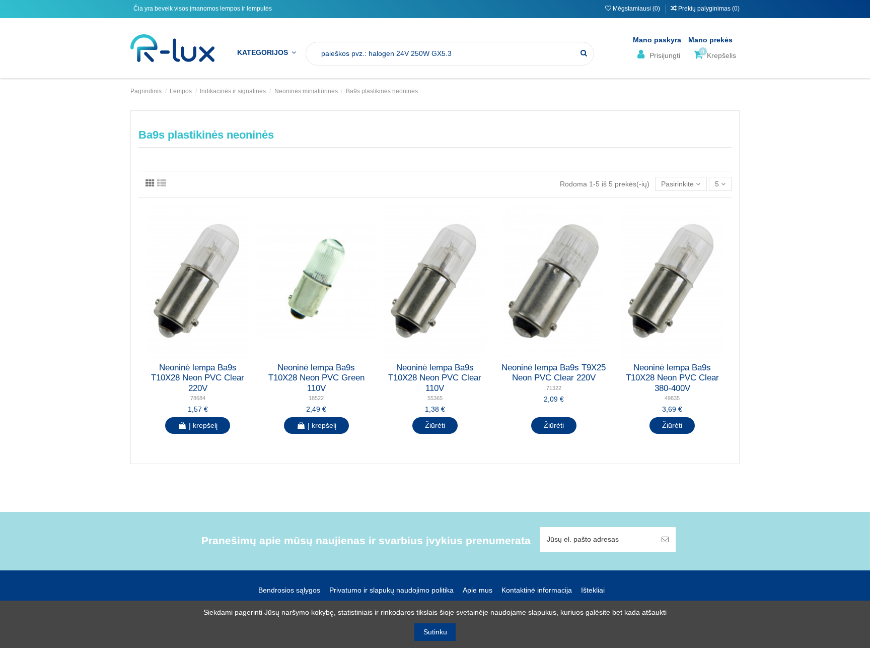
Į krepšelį (203, 425)
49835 (672, 398)
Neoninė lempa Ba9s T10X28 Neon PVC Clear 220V (197, 378)
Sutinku (435, 632)
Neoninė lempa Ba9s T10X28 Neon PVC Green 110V (316, 378)
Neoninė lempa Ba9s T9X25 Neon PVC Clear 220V (553, 372)
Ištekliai (593, 590)
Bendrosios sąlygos (289, 590)
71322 (553, 388)
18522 (316, 398)
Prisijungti (663, 55)
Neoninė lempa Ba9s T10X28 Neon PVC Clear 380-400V (672, 378)
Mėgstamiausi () (636, 8)
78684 (197, 398)
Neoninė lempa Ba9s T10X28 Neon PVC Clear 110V (434, 378)
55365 (435, 398)
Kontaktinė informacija (536, 590)
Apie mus (477, 590)
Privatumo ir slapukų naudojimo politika (391, 590)
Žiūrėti (435, 425)
